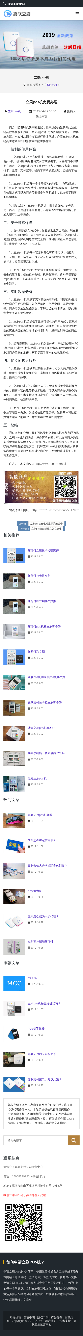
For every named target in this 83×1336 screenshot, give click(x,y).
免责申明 (29, 1317)
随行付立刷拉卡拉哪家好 (43, 550)
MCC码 (32, 978)
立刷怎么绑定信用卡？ (42, 840)
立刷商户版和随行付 (40, 941)
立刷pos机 (50, 85)
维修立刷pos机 (37, 778)
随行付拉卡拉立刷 (39, 575)
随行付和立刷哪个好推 (42, 601)
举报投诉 (15, 1317)
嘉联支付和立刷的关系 (42, 1054)
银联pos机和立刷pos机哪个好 (46, 677)
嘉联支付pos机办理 (40, 815)
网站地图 (50, 1321)
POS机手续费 (36, 1028)
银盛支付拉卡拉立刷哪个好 (45, 702)
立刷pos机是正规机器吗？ (44, 1003)
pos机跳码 (34, 891)
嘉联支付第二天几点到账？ (45, 1079)
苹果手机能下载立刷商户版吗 (46, 753)
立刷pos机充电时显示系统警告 (46, 523)
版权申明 (43, 1317)
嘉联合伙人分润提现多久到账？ (47, 865)
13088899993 (16, 3)
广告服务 (56, 1317)
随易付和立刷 (36, 651)
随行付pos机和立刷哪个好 (44, 626)
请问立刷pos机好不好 (41, 728)
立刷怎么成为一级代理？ (43, 916)
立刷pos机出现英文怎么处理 (46, 528)
